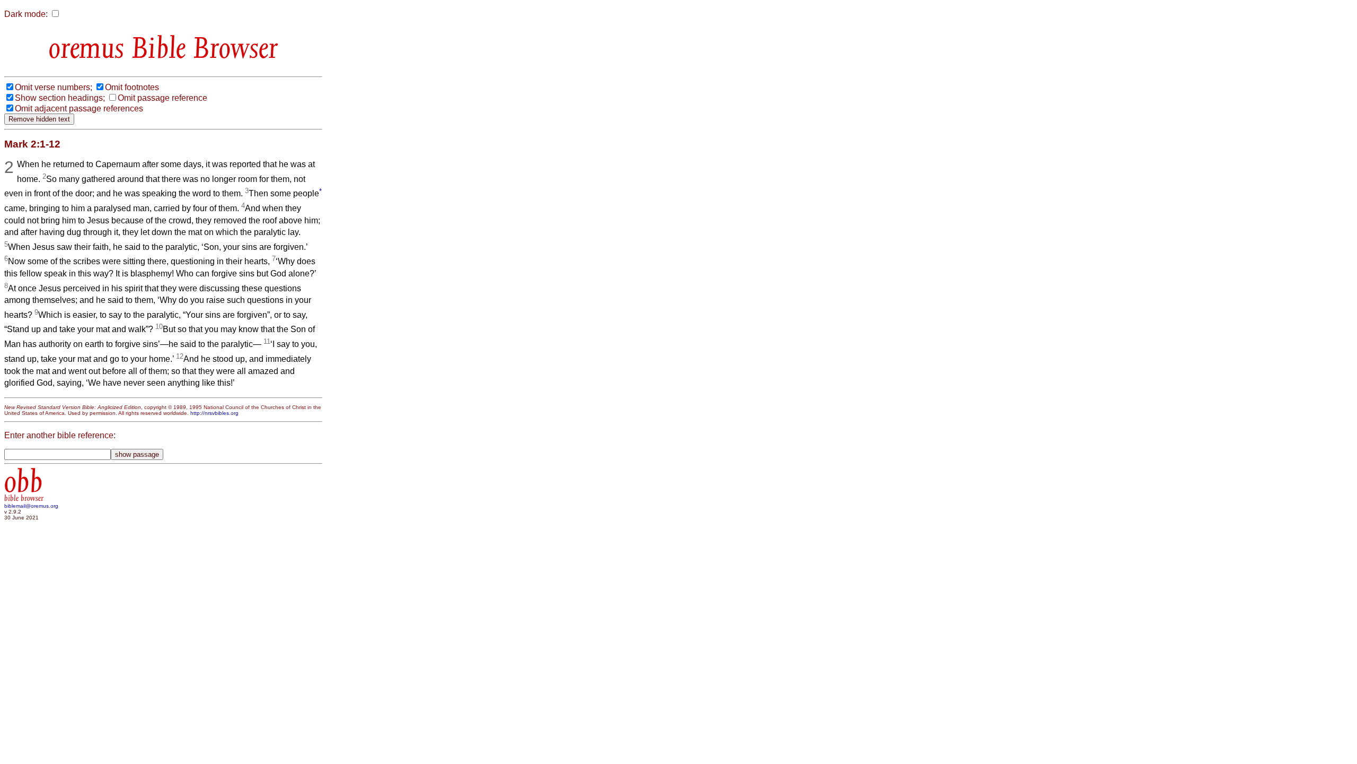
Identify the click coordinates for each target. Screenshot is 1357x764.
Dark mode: (26, 14)
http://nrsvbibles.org (214, 413)
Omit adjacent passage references (79, 108)
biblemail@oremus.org (31, 506)
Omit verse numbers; (53, 87)
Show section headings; (60, 97)
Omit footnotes (132, 87)
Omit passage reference (162, 97)
